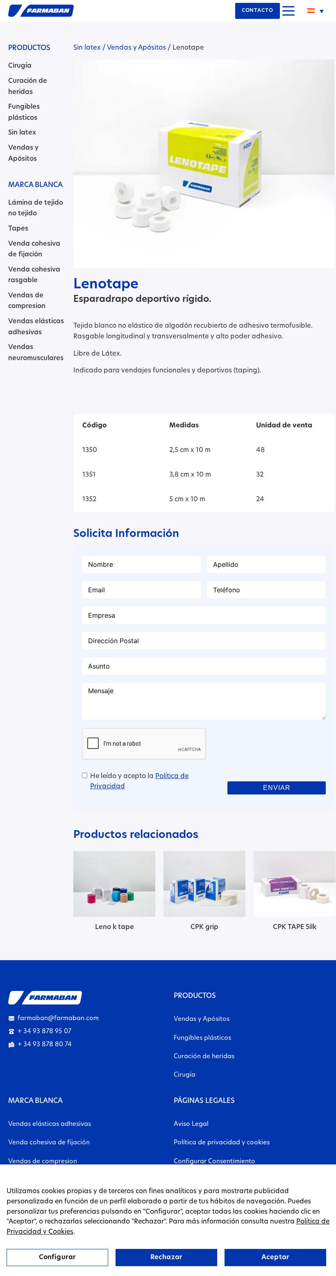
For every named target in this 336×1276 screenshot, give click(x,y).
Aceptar (275, 1257)
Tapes (18, 229)
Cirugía (20, 66)
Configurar (57, 1257)
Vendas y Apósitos (136, 48)
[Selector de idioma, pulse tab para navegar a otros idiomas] (315, 10)
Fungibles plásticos (202, 1038)
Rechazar (166, 1257)
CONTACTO (257, 10)
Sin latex (22, 133)
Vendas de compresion (42, 1162)
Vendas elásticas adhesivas (49, 1124)
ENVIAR (277, 787)
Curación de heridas (204, 1057)
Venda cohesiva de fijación (49, 1143)
